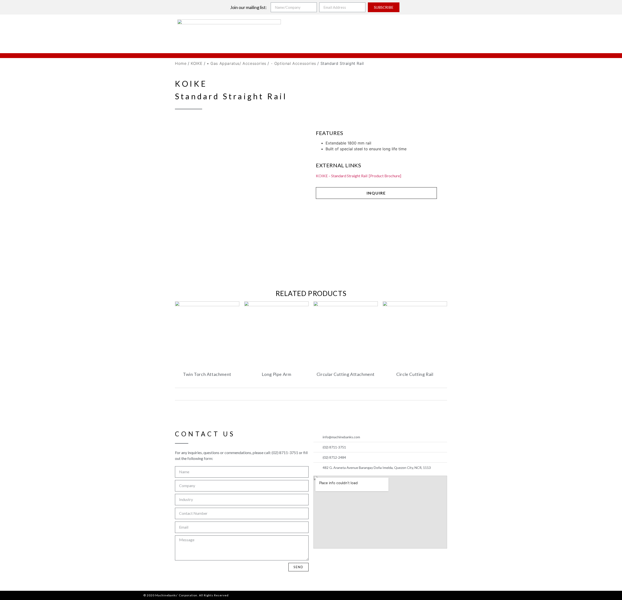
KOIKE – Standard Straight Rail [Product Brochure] (358, 175)
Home (180, 63)
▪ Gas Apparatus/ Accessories (236, 63)
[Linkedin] (341, 558)
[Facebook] (318, 558)
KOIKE (196, 63)
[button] (376, 193)
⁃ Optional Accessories (293, 63)
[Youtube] (330, 558)
